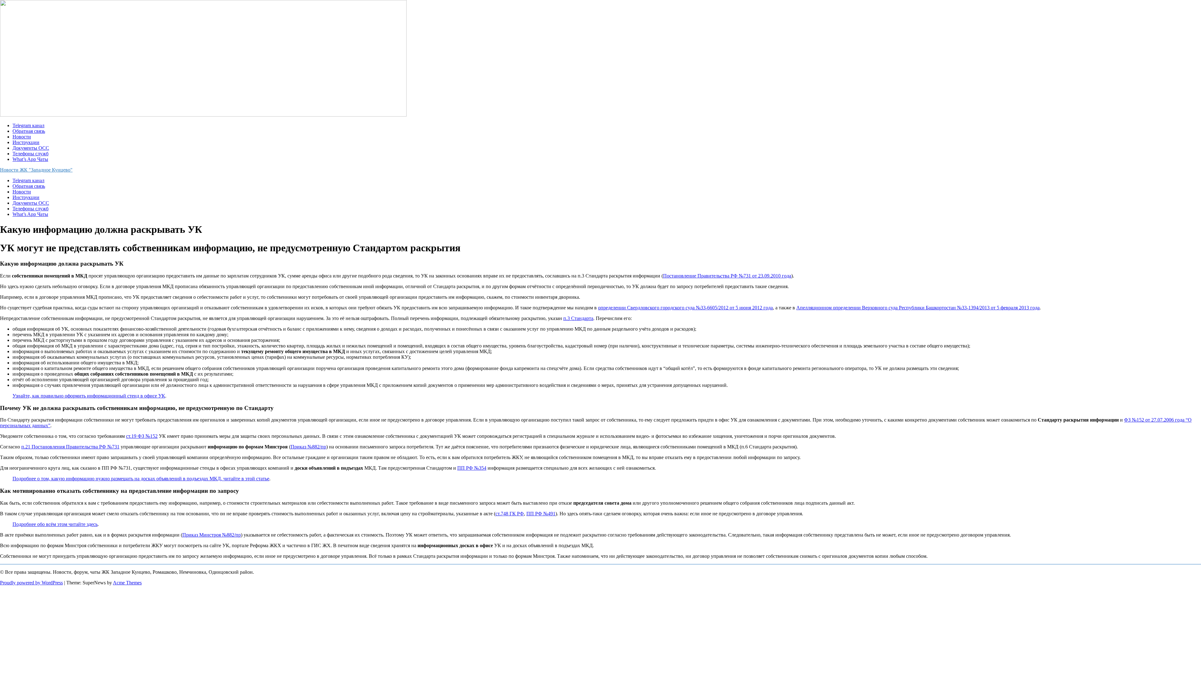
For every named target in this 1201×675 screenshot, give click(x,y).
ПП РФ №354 (471, 468)
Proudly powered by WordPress (31, 582)
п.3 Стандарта (578, 318)
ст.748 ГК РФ (509, 513)
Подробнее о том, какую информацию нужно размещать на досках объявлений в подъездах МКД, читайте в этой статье (141, 478)
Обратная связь (29, 131)
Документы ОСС (31, 148)
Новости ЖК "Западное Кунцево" (36, 169)
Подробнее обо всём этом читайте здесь (55, 524)
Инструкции (26, 142)
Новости (22, 136)
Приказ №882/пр (308, 446)
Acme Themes (127, 582)
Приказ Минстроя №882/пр (211, 535)
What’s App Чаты (30, 159)
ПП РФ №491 (540, 513)
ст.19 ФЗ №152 (142, 436)
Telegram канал (28, 125)
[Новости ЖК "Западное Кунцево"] (203, 115)
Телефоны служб (30, 153)
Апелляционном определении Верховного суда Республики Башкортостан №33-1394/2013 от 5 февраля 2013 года (918, 307)
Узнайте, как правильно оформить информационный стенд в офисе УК (89, 395)
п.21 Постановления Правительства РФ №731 (70, 446)
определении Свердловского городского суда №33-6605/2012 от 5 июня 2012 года (685, 307)
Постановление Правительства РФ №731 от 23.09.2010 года (727, 275)
